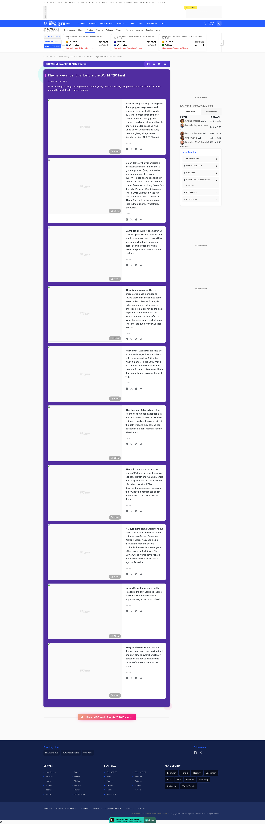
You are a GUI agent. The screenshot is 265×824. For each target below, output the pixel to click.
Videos (99, 30)
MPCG (154, 2)
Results (149, 30)
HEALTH (105, 2)
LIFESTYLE (96, 2)
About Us (59, 808)
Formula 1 (121, 23)
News (81, 30)
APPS (136, 2)
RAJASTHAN (145, 2)
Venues (139, 30)
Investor (96, 808)
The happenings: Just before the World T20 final (86, 75)
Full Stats (185, 146)
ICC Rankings (191, 192)
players (129, 30)
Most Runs (190, 111)
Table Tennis (188, 786)
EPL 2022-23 (140, 772)
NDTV (46, 2)
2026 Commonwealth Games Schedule (198, 182)
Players (77, 790)
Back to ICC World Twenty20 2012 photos (109, 717)
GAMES (119, 2)
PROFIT (60, 2)
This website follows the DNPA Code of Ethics (149, 814)
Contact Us (140, 808)
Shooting (203, 779)
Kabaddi (190, 779)
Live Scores (51, 772)
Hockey (197, 773)
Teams (49, 790)
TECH (112, 2)
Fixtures (109, 30)
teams (119, 30)
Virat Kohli (190, 173)
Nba (179, 779)
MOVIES (72, 2)
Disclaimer (84, 808)
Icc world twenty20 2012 (65, 57)
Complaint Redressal (112, 808)
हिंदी (66, 2)
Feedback (71, 808)
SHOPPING (128, 2)
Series (77, 772)
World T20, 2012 (51, 30)
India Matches (52, 41)
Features (78, 785)
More (158, 30)
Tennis (132, 23)
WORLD (53, 2)
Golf (141, 23)
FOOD (88, 2)
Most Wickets (211, 111)
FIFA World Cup (192, 159)
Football (92, 23)
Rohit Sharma (191, 199)
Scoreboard (69, 30)
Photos (90, 30)
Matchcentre (112, 794)
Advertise (47, 808)
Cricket (82, 23)
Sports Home (48, 57)
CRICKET (80, 2)
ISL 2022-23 (112, 772)
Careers (128, 808)
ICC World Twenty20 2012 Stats (196, 105)
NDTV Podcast (106, 23)
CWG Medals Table (194, 166)
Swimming (172, 786)
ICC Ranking (79, 794)
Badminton (152, 23)
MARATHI (161, 2)
